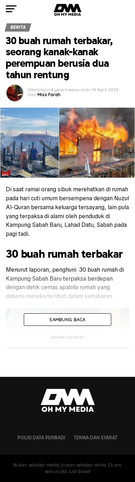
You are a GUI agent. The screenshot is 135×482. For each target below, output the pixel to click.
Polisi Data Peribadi (41, 437)
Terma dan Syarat (95, 437)
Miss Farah (48, 94)
